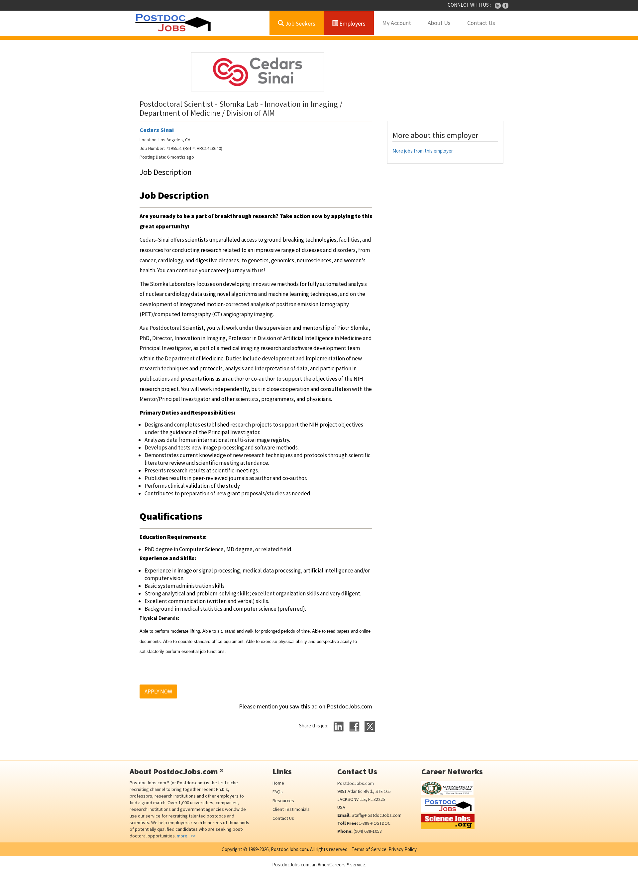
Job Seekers (299, 23)
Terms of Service (369, 849)
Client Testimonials (291, 809)
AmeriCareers (332, 864)
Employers (352, 23)
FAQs (277, 792)
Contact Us (481, 23)
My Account (396, 23)
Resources (283, 801)
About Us (439, 23)
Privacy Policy (402, 849)
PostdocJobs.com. (289, 849)
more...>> (186, 836)
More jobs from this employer (422, 151)
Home (278, 783)
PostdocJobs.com (355, 783)
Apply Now (158, 691)
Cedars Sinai (157, 130)
